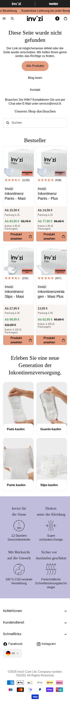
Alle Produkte (35, 65)
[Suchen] (12, 18)
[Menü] (4, 18)
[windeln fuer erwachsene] (52, 485)
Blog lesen (35, 77)
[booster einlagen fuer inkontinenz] (18, 429)
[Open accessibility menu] (57, 18)
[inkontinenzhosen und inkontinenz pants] (18, 485)
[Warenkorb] (65, 18)
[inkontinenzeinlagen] (52, 429)
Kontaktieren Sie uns (46, 99)
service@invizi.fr (50, 103)
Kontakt (35, 89)
